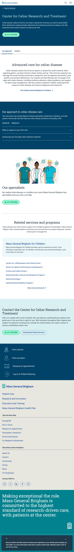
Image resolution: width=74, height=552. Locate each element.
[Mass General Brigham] (10, 3)
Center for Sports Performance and (24, 267)
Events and (10, 437)
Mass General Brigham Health (19, 408)
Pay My (6, 421)
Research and (14, 398)
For (8, 473)
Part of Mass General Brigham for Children (35, 90)
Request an (12, 429)
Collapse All (15, 123)
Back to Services (10, 8)
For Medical (12, 441)
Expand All (5, 123)
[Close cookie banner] (65, 539)
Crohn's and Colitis (16, 271)
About (6, 453)
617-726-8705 (12, 35)
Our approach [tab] (7, 51)
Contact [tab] (17, 51)
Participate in (11, 433)
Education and (13, 403)
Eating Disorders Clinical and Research (25, 275)
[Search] (65, 2)
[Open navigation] (70, 2)
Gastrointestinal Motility (19, 283)
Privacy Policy (12, 547)
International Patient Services (33, 332)
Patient (8, 394)
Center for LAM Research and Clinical (23, 263)
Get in (7, 425)
